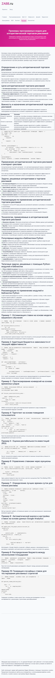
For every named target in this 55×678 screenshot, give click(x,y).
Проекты (4, 9)
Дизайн (38, 17)
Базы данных (5, 20)
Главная (4, 17)
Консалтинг (31, 20)
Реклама (23, 20)
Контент (17, 20)
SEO (12, 20)
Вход (11, 9)
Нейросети (31, 17)
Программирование (14, 17)
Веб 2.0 (24, 17)
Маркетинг (45, 17)
